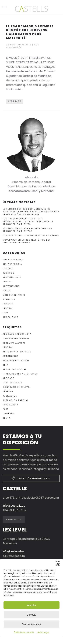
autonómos (11, 356)
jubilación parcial (15, 400)
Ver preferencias (31, 624)
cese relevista (12, 382)
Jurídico (9, 273)
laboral (8, 347)
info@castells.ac (14, 506)
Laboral (8, 268)
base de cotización (16, 360)
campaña (9, 413)
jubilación (10, 395)
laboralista (11, 404)
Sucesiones (10, 317)
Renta (6, 418)
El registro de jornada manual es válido (31, 235)
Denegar (31, 614)
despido (8, 391)
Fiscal (7, 290)
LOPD (6, 312)
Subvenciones (12, 277)
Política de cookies (24, 632)
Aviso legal (43, 632)
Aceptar (31, 605)
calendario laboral (16, 338)
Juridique (9, 299)
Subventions (11, 286)
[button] (57, 563)
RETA (6, 365)
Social (7, 281)
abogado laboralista (17, 334)
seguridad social (14, 369)
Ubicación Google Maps (34, 478)
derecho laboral (14, 342)
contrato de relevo (16, 387)
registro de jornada (17, 351)
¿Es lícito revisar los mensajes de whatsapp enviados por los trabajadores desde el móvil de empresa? (31, 212)
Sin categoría (12, 264)
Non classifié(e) (14, 295)
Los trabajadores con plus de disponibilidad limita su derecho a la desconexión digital (28, 221)
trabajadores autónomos (20, 373)
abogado (9, 378)
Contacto (13, 519)
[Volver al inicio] (31, 9)
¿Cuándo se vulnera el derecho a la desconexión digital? (27, 229)
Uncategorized (13, 259)
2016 (6, 409)
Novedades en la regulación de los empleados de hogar (27, 241)
